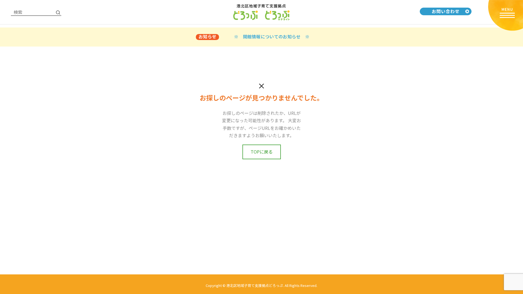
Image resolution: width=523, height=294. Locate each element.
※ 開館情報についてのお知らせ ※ (271, 36)
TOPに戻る (262, 151)
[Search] (58, 12)
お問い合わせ (446, 11)
